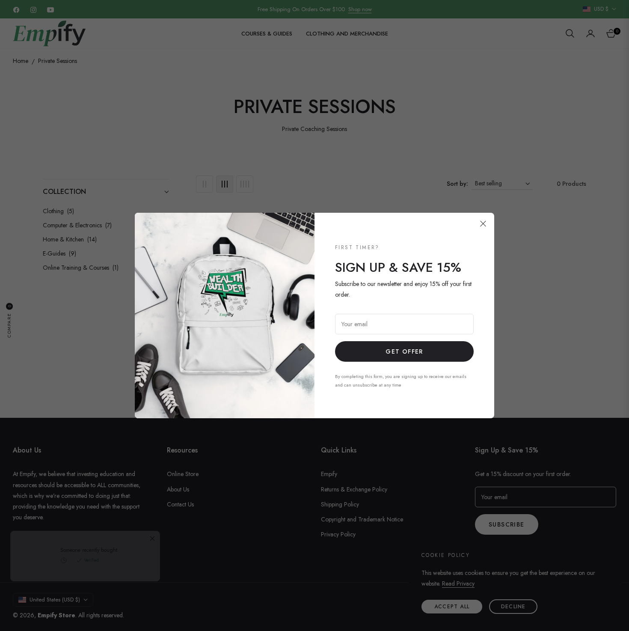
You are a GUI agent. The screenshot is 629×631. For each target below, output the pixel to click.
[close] (483, 224)
